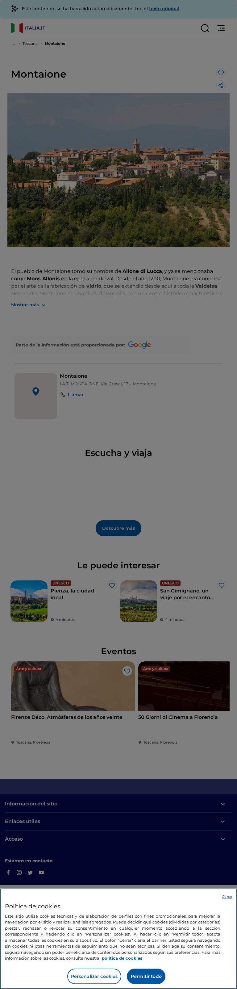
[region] (118, 939)
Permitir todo (146, 976)
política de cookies (122, 958)
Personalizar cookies (94, 976)
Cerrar (227, 896)
